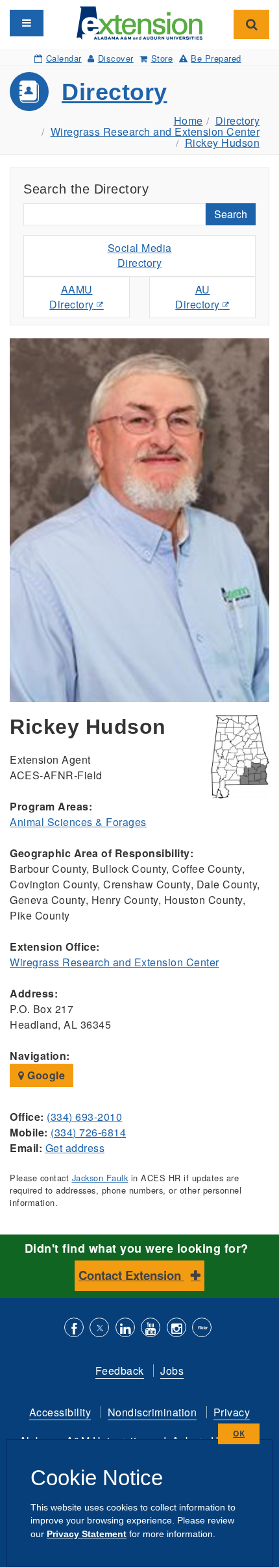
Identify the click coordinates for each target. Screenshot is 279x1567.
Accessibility (60, 1412)
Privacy (231, 1412)
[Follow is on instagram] (176, 1329)
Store (162, 58)
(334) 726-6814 (88, 1132)
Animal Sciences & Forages (78, 821)
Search (230, 214)
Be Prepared (216, 58)
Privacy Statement (87, 1534)
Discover (116, 58)
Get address (75, 1147)
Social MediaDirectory (140, 255)
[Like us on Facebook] (74, 1329)
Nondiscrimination (152, 1412)
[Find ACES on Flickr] (202, 1329)
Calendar (64, 58)
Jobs (172, 1370)
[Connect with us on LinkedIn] (125, 1329)
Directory (114, 92)
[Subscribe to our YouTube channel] (150, 1329)
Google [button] (45, 1075)
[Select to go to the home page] (140, 21)
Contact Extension (131, 1275)
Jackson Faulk (100, 1178)
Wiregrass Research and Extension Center (155, 131)
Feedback (119, 1370)
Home (188, 120)
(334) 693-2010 (84, 1116)
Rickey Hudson (222, 142)
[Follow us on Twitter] (99, 1329)
